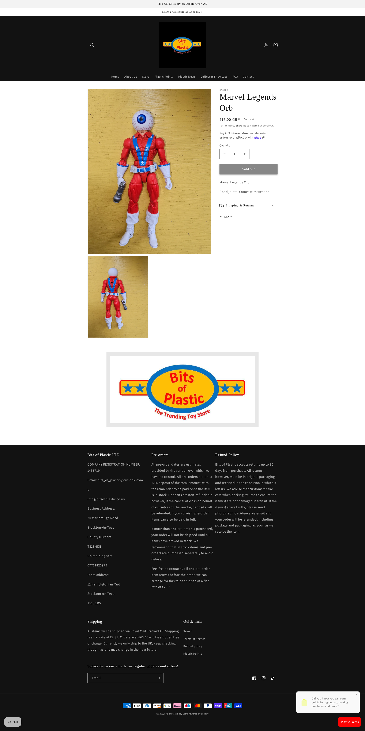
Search (188, 631)
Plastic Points (192, 653)
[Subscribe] (158, 678)
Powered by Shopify (199, 713)
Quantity (224, 145)
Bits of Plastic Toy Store (176, 713)
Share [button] (228, 217)
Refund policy (192, 646)
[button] (92, 45)
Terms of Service (194, 639)
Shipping (241, 125)
